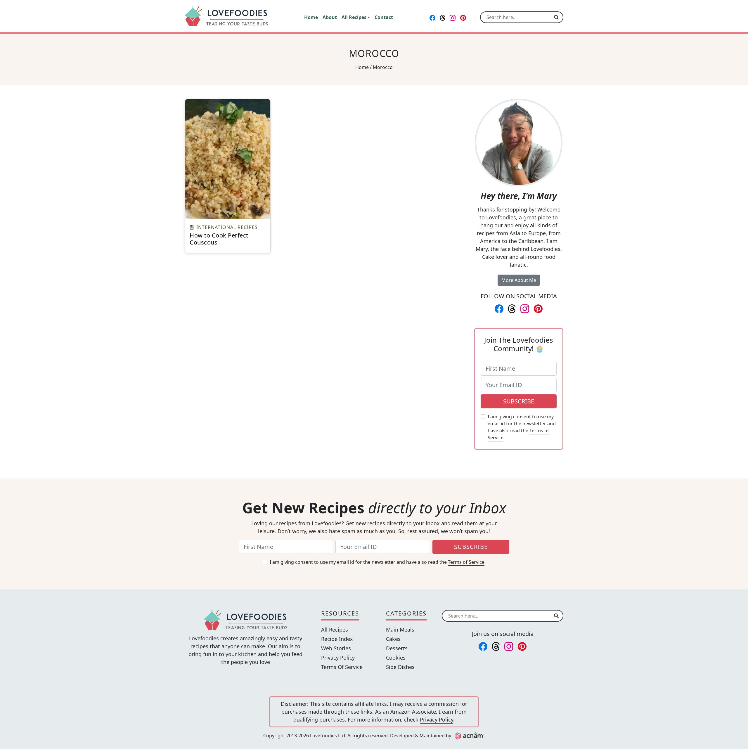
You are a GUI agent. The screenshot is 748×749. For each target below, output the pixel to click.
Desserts (397, 648)
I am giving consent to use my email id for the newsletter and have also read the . (522, 427)
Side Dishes (400, 666)
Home (362, 67)
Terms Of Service (342, 666)
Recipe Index (337, 638)
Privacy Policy (338, 657)
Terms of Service (466, 562)
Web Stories (336, 648)
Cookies (396, 657)
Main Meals (400, 629)
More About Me (518, 280)
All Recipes (334, 629)
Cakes (393, 638)
